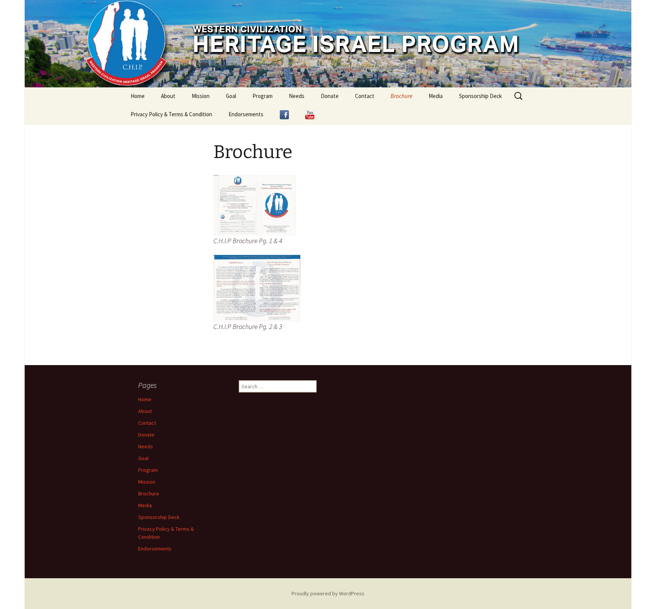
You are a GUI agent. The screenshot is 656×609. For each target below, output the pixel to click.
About (168, 96)
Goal (231, 96)
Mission (201, 96)
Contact (364, 96)
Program (262, 96)
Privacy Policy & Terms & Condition (171, 114)
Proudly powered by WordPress (328, 593)
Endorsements (246, 114)
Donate (330, 96)
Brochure (401, 96)
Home (138, 96)
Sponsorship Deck (480, 96)
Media (436, 96)
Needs (296, 96)
